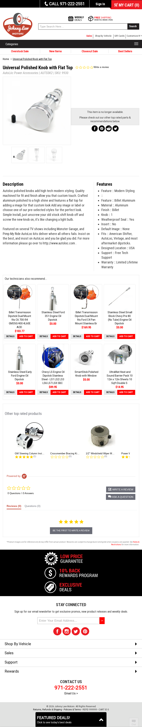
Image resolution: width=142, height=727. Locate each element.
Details (10, 336)
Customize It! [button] (133, 36)
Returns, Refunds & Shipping (47, 709)
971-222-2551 (71, 688)
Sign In (100, 4)
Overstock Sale (20, 51)
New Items (55, 51)
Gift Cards (119, 36)
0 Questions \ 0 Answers (21, 493)
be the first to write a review (71, 530)
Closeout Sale (90, 51)
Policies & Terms (72, 709)
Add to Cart (26, 336)
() (129, 5)
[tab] (14, 506)
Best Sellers (125, 51)
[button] (120, 497)
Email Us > (71, 693)
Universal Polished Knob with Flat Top (32, 59)
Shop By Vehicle (103, 36)
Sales (89, 36)
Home (6, 59)
